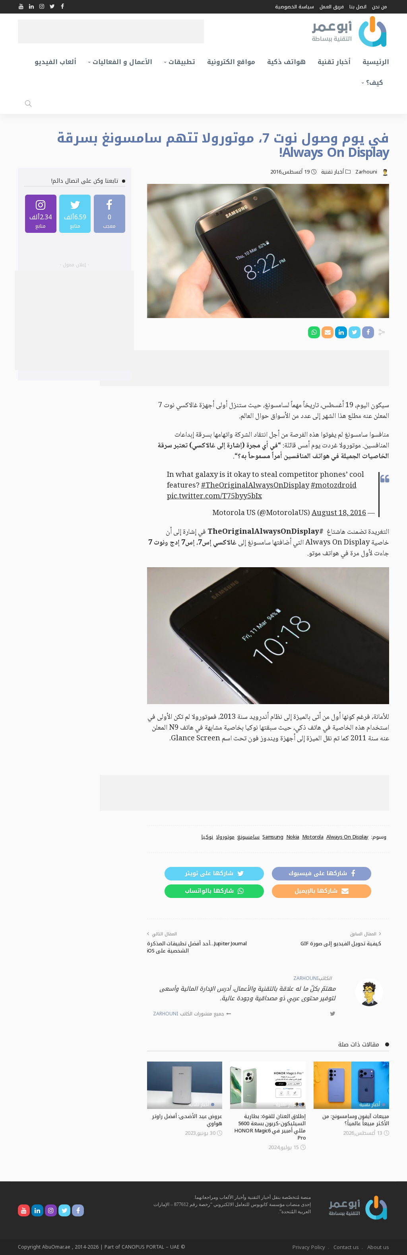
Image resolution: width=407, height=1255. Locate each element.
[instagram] (40, 214)
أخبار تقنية (334, 62)
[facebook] (109, 214)
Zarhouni (366, 172)
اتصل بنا (357, 6)
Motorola (313, 837)
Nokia (292, 837)
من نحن (379, 6)
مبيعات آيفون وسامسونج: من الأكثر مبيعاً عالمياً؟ (355, 1119)
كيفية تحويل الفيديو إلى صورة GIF (340, 944)
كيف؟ (374, 82)
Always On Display (347, 837)
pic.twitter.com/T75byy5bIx (214, 497)
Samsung (272, 837)
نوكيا (207, 837)
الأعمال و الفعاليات (122, 62)
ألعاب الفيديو (55, 62)
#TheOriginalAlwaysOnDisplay (255, 486)
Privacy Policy (309, 1247)
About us (378, 1247)
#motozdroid (334, 486)
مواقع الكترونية (231, 62)
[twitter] (75, 214)
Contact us (346, 1247)
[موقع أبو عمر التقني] (358, 1207)
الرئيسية (375, 62)
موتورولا (225, 837)
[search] (28, 103)
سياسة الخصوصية (294, 6)
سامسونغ (248, 837)
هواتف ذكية (286, 62)
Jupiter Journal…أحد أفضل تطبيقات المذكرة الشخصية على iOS (197, 947)
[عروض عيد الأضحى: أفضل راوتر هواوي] (185, 1085)
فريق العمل (332, 6)
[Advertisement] (111, 31)
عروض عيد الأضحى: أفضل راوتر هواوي (187, 1119)
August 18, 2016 (339, 513)
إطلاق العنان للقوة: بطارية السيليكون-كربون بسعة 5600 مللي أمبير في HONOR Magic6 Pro (270, 1127)
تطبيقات (182, 62)
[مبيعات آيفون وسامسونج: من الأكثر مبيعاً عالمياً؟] (351, 1085)
